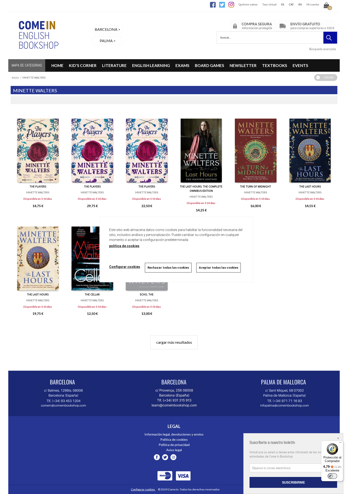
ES (282, 4)
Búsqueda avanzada (322, 49)
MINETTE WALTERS (37, 192)
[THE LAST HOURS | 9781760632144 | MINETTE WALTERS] (310, 146)
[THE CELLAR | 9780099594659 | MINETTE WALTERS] (92, 254)
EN (300, 4)
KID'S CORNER (83, 65)
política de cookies (124, 246)
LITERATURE (114, 65)
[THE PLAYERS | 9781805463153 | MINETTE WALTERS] (92, 146)
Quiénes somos (248, 4)
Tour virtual (269, 4)
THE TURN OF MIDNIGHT (255, 186)
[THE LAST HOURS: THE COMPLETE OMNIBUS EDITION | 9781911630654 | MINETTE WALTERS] (201, 146)
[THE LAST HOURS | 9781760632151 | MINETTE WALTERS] (38, 254)
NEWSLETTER (243, 65)
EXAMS (182, 65)
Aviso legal (174, 450)
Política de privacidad (174, 445)
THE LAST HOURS (310, 186)
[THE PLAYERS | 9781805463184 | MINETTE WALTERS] (38, 146)
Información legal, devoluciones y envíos (174, 434)
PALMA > (108, 40)
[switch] (332, 476)
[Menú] (340, 443)
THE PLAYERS (38, 186)
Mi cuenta (313, 4)
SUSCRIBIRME (293, 482)
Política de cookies (174, 439)
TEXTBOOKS (274, 65)
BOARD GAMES (209, 65)
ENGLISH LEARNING (151, 65)
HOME (57, 65)
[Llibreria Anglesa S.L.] (37, 56)
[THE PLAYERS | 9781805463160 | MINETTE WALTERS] (147, 146)
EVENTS (300, 65)
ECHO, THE (146, 294)
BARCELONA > (107, 29)
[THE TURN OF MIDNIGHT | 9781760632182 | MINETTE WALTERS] (255, 146)
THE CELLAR (92, 294)
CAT (291, 4)
